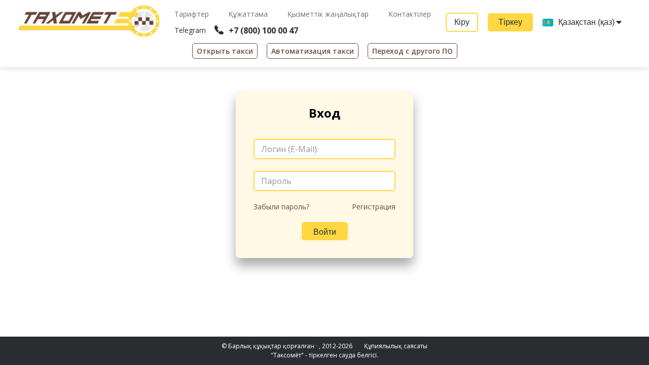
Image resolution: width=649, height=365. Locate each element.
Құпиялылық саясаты (395, 346)
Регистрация (373, 206)
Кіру (462, 22)
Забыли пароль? (281, 206)
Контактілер (409, 14)
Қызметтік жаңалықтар (329, 14)
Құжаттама (249, 14)
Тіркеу (510, 22)
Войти (324, 232)
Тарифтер (192, 14)
